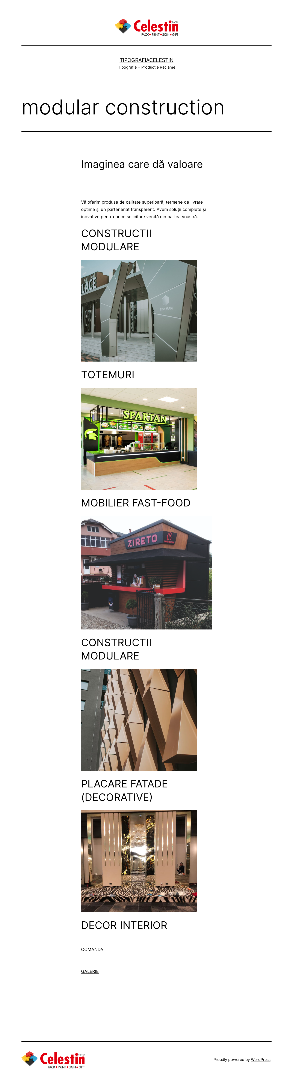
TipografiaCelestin (147, 60)
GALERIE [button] (90, 971)
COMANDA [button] (92, 949)
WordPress (260, 1059)
